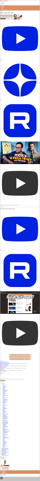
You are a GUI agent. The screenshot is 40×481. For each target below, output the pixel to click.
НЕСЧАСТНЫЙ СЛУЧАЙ (5, 429)
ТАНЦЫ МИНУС (4, 442)
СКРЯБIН (4, 439)
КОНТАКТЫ (3, 3)
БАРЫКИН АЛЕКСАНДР (5, 395)
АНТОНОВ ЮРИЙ (5, 393)
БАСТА (3, 396)
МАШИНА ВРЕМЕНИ (5, 423)
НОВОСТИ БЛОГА (4, 454)
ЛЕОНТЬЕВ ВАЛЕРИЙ (5, 418)
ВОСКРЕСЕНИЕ (4, 402)
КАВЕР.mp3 (3, 471)
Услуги (2, 8)
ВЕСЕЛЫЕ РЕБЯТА (5, 401)
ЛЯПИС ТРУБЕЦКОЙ (5, 420)
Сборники (3, 7)
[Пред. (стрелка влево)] (0, 480)
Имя (0, 372)
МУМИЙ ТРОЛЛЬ (5, 427)
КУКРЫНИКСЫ (4, 417)
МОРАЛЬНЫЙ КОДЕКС (5, 426)
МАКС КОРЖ (4, 421)
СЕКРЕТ (4, 438)
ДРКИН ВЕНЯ (4, 407)
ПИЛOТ (3, 435)
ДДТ (3, 406)
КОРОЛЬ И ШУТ (5, 415)
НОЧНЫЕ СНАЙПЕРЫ (5, 432)
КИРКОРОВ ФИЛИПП (5, 414)
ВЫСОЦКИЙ (4, 403)
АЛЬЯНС (4, 392)
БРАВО (3, 398)
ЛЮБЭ (3, 419)
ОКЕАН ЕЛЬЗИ (4, 433)
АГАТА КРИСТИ (4, 389)
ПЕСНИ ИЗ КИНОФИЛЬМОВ (5, 448)
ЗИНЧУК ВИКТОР (5, 411)
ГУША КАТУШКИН (5, 405)
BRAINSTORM (4, 387)
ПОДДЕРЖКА (3, 472)
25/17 (3, 383)
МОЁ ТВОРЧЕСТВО (4, 451)
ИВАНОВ (4, 412)
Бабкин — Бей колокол (3, 367)
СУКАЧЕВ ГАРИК (5, 441)
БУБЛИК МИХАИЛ (5, 399)
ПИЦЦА (4, 436)
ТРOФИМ (4, 444)
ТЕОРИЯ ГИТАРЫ (4, 453)
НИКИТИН (4, 430)
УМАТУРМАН (4, 445)
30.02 (3, 384)
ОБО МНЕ (3, 2)
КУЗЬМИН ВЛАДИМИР (5, 416)
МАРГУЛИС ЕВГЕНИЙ (5, 422)
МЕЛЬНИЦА (4, 424)
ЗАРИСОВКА (4, 409)
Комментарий (2, 373)
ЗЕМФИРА (4, 410)
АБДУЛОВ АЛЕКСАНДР (5, 390)
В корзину (2, 206)
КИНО (3, 413)
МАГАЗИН (3, 6)
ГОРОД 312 (4, 404)
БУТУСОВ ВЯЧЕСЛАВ (5, 400)
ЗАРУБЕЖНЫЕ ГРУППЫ (4, 450)
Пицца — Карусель (2, 369)
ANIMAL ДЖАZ (4, 386)
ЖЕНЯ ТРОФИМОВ (5, 408)
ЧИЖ (3, 447)
